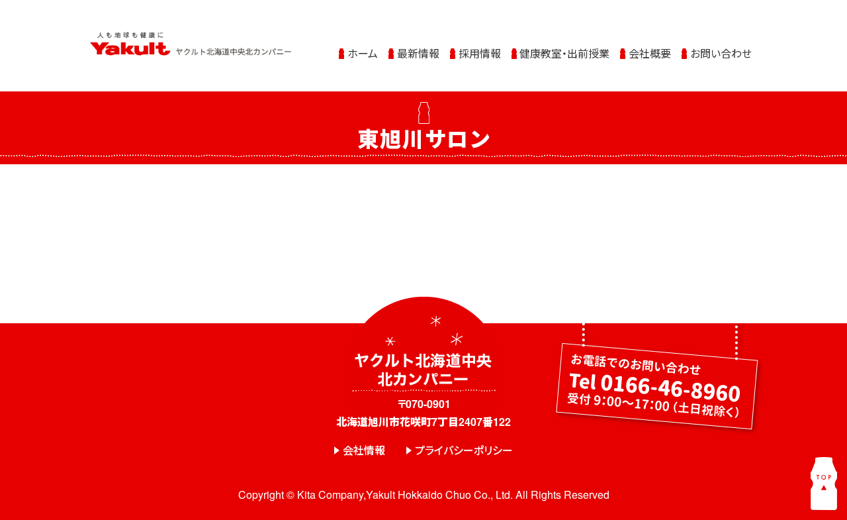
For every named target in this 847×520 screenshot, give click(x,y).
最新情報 (418, 53)
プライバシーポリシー (464, 450)
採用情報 (480, 53)
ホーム (362, 53)
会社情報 (364, 450)
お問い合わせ (721, 53)
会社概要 (650, 53)
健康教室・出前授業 (564, 53)
